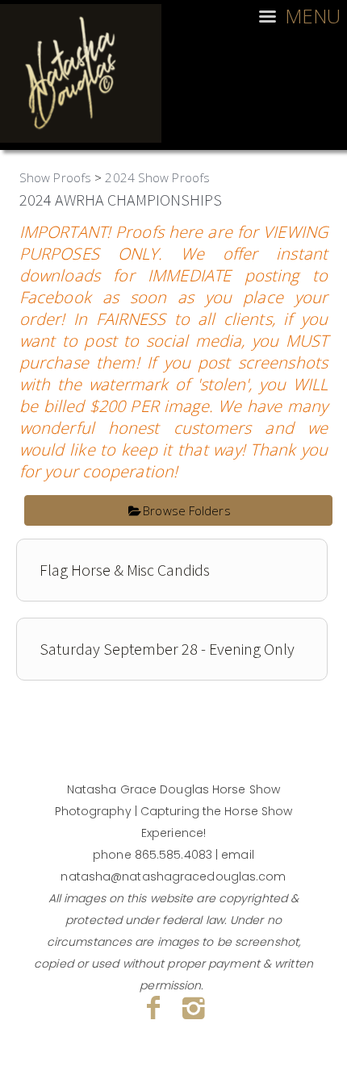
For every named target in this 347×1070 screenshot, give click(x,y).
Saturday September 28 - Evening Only (167, 649)
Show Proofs (55, 177)
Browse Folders (186, 510)
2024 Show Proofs (157, 177)
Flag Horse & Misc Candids (125, 570)
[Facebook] (154, 1007)
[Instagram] (194, 1007)
